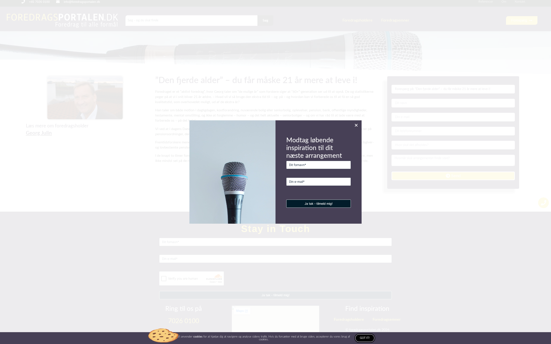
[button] (356, 125)
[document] (275, 172)
